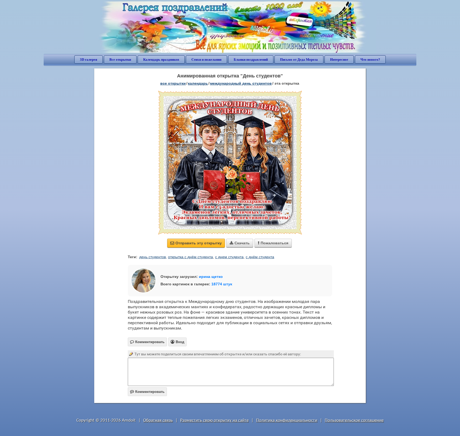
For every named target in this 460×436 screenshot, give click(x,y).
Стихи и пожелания (206, 59)
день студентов (152, 257)
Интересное (339, 59)
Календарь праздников (161, 59)
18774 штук (221, 284)
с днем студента (229, 257)
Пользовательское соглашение (354, 420)
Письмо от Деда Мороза (299, 59)
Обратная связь (158, 420)
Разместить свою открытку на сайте (214, 420)
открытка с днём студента (190, 257)
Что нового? (370, 59)
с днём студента (260, 257)
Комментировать (147, 392)
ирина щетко (211, 276)
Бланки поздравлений (251, 59)
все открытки (173, 83)
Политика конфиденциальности (286, 420)
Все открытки (120, 59)
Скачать (240, 243)
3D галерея (88, 59)
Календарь (198, 83)
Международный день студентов (241, 83)
